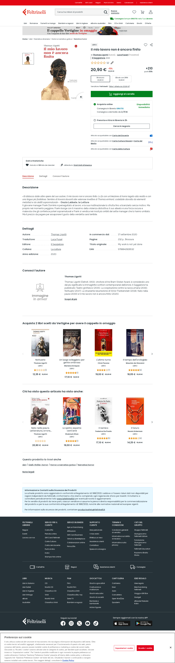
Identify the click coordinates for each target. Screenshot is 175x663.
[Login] (150, 12)
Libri (24, 464)
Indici (47, 553)
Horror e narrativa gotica (63, 464)
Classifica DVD (73, 591)
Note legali (28, 471)
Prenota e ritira (51, 534)
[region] (87, 648)
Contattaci (94, 545)
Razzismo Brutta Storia (141, 553)
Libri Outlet (26, 587)
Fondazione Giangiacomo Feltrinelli (140, 542)
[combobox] (82, 12)
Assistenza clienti (146, 3)
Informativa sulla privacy (119, 543)
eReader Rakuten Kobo (141, 602)
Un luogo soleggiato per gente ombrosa (72, 361)
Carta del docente (52, 545)
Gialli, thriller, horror (38, 464)
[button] (105, 12)
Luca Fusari (122, 54)
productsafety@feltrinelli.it (91, 509)
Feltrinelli (104, 86)
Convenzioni (128, 3)
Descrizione (28, 176)
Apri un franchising (75, 527)
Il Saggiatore (98, 58)
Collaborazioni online (76, 542)
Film (69, 583)
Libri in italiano (28, 583)
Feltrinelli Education (142, 549)
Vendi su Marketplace (76, 539)
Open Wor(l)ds (118, 598)
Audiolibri (26, 602)
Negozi (98, 3)
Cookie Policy (68, 660)
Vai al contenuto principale (34, 3)
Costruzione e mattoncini (95, 588)
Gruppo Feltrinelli (141, 530)
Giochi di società (97, 597)
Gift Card (88, 3)
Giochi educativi (96, 593)
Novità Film (71, 587)
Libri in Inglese (28, 591)
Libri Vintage (27, 595)
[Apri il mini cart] (142, 12)
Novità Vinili (49, 598)
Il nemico (103, 428)
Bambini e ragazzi (74, 602)
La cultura (56, 249)
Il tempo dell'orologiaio (135, 359)
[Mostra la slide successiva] (152, 354)
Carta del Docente (120, 135)
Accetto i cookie (145, 648)
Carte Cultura (50, 541)
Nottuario (40, 359)
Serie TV (70, 598)
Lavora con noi (28, 537)
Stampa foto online (53, 557)
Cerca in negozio (121, 126)
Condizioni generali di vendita (120, 531)
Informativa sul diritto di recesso (121, 537)
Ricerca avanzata (115, 12)
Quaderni (116, 602)
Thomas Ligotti (100, 54)
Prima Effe (71, 546)
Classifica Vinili (51, 602)
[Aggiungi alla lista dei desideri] (145, 44)
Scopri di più (71, 299)
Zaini (114, 591)
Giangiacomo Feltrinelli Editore (140, 535)
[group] (28, 58)
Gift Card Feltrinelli (52, 537)
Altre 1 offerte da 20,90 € (119, 86)
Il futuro (135, 428)
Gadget (137, 597)
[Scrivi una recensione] (112, 62)
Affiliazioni (71, 531)
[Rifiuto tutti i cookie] (171, 648)
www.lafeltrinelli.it (66, 498)
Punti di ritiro (108, 3)
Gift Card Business (75, 535)
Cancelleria (117, 595)
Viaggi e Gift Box (141, 593)
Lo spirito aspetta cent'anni (71, 429)
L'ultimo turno (103, 359)
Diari (114, 587)
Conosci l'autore (61, 176)
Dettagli (43, 176)
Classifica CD (50, 591)
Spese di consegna (98, 549)
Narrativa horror (86, 464)
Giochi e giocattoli (97, 583)
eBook (24, 598)
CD (46, 583)
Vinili (47, 595)
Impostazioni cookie (124, 648)
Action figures (95, 607)
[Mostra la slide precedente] (23, 354)
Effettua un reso (96, 537)
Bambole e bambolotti (94, 602)
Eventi (119, 3)
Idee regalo (139, 583)
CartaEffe (78, 3)
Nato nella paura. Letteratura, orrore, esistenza (40, 429)
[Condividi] (151, 44)
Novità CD (49, 587)
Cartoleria (116, 583)
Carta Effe (49, 530)
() (108, 63)
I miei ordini (94, 534)
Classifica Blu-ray (74, 595)
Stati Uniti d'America (83, 165)
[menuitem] (25, 23)
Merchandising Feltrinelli (140, 588)
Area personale (96, 530)
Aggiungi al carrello (124, 94)
